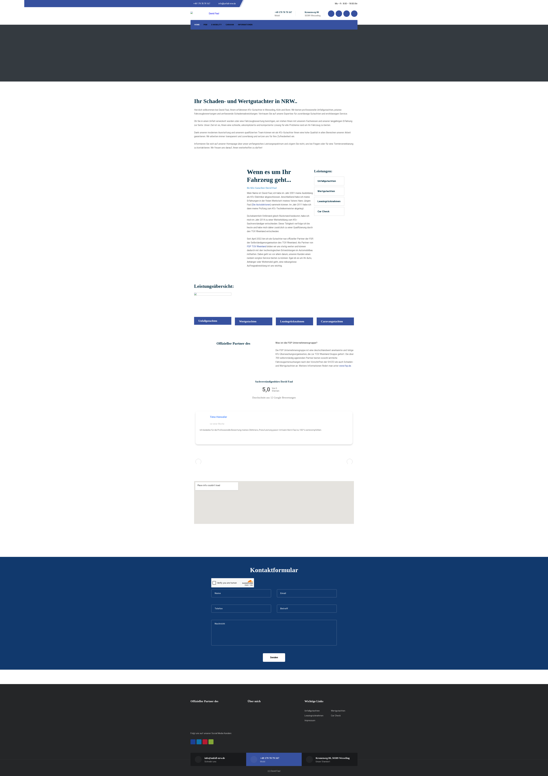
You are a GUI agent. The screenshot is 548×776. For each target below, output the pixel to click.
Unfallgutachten (327, 181)
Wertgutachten (326, 191)
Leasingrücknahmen (329, 201)
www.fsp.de (345, 365)
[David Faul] (205, 13)
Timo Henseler (218, 416)
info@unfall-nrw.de (215, 758)
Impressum (310, 720)
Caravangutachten (332, 321)
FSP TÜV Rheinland (256, 246)
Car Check (323, 211)
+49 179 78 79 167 (283, 12)
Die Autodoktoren (261, 204)
